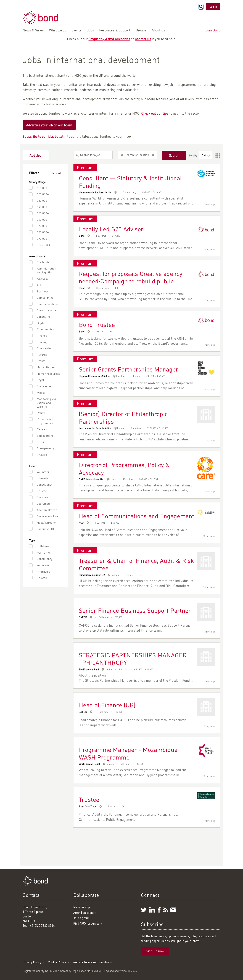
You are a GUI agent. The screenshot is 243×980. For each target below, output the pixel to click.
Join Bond (213, 30)
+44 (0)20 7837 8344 (41, 925)
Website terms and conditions (92, 962)
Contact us (143, 39)
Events (77, 30)
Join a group (81, 918)
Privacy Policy (32, 962)
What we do (57, 30)
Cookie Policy (57, 962)
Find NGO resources (86, 923)
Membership (81, 907)
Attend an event (83, 912)
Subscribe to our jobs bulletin (44, 136)
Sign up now (155, 951)
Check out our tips (154, 113)
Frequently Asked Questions (109, 39)
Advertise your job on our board (49, 125)
